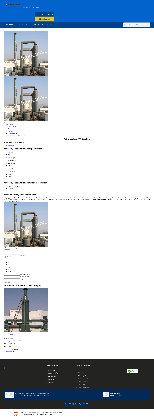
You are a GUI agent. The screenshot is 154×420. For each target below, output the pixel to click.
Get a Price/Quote (9, 145)
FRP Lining (81, 373)
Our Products (38, 24)
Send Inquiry (45, 19)
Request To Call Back (10, 127)
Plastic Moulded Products (85, 379)
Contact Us (51, 24)
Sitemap (50, 382)
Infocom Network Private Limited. (43, 414)
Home (9, 129)
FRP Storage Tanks (83, 376)
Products (10, 131)
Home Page (10, 24)
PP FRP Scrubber (13, 133)
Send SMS (85, 404)
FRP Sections (81, 370)
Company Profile (23, 24)
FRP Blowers (81, 385)
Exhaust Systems (83, 382)
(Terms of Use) (58, 412)
